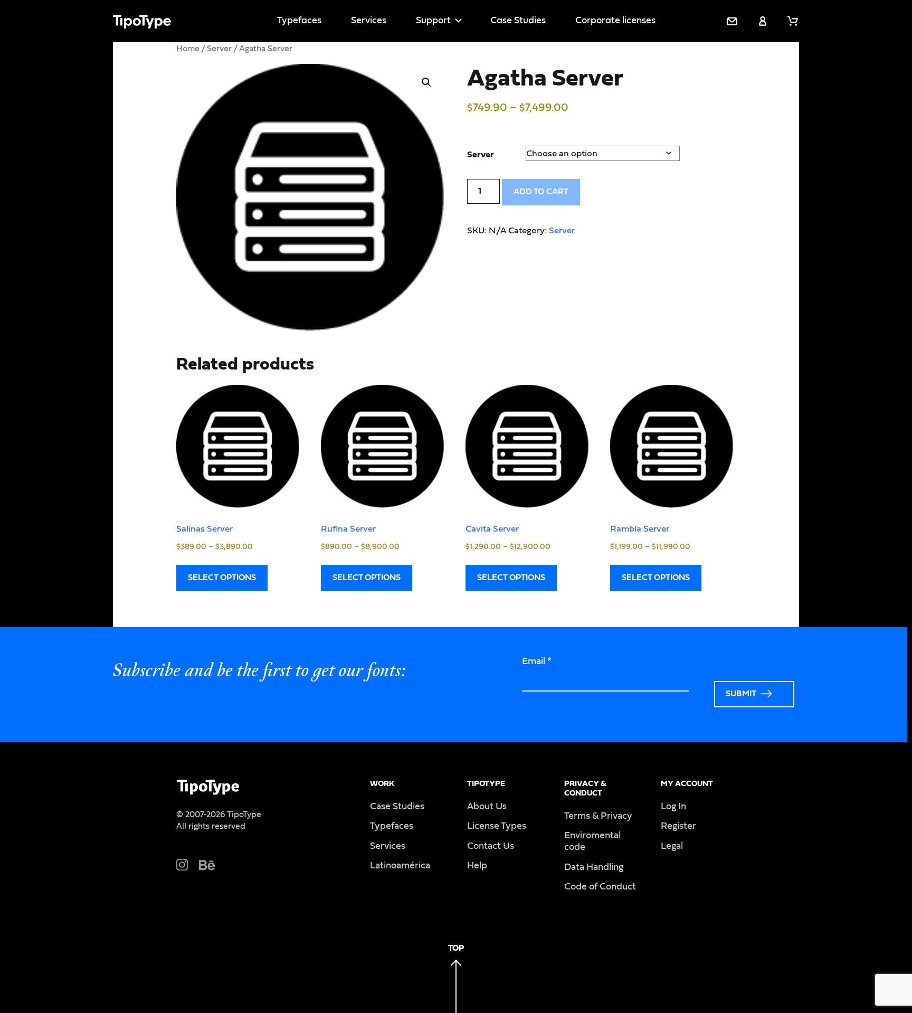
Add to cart (541, 191)
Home (188, 48)
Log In (673, 806)
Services (368, 20)
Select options (222, 577)
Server (219, 48)
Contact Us (490, 846)
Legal (672, 846)
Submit (741, 693)
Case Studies (518, 20)
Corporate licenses (615, 20)
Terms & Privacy (598, 816)
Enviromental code (592, 841)
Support (433, 20)
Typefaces (299, 20)
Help (477, 865)
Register (678, 826)
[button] (426, 82)
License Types (496, 826)
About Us (487, 806)
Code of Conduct (600, 887)
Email (537, 661)
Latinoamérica (400, 865)
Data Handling (593, 867)
